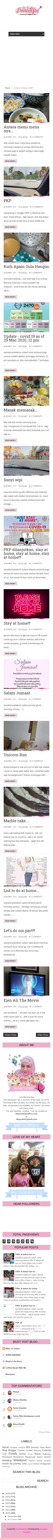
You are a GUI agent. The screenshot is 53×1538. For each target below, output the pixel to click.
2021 (7, 1510)
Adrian (5, 1447)
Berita (48, 1447)
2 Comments (37, 137)
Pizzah (16, 1392)
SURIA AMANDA (13, 1355)
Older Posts (43, 1035)
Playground (30, 1457)
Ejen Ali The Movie (21, 1000)
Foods (13, 1453)
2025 (7, 1497)
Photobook (7, 1457)
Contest (21, 1450)
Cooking (46, 1450)
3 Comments (37, 207)
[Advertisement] (26, 64)
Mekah (30, 1454)
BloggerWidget (44, 1432)
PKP (7, 200)
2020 (7, 1513)
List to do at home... (21, 890)
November (13, 1520)
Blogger (12, 1450)
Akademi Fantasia (17, 1448)
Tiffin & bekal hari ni (25, 1254)
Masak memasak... (21, 409)
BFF (28, 1447)
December (13, 1516)
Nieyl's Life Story (14, 1361)
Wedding (6, 1460)
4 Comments (36, 629)
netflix (24, 1464)
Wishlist (31, 1461)
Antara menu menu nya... (21, 128)
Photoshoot (18, 1457)
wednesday (6, 1466)
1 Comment (36, 699)
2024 (7, 1500)
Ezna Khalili (18, 1424)
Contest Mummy (33, 1450)
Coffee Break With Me (16, 1368)
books (39, 1460)
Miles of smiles (13, 1348)
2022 (7, 1506)
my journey (15, 1463)
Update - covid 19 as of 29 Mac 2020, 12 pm (24, 338)
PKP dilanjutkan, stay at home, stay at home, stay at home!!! (26, 553)
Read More (10, 161)
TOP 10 (18, 1323)
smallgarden (45, 1464)
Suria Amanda (19, 1408)
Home (7, 88)
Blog (4, 1450)
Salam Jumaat (17, 692)
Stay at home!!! (17, 623)
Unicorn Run (15, 754)
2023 (7, 1503)
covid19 (47, 1460)
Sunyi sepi (13, 479)
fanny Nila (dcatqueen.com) (26, 1416)
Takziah (47, 1457)
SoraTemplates (21, 1529)
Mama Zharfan (20, 1400)
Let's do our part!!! (19, 930)
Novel (37, 1453)
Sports (40, 1457)
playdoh (30, 1464)
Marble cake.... (17, 820)
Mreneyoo (10, 1374)
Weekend (19, 1460)
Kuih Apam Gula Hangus (26, 266)
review (36, 1464)
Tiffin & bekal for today (26, 1288)
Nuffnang (47, 1454)
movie (5, 1463)
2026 (7, 1493)
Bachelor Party (38, 1447)
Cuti (4, 1453)
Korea (22, 1453)
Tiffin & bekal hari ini (25, 1271)
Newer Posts (10, 1035)
